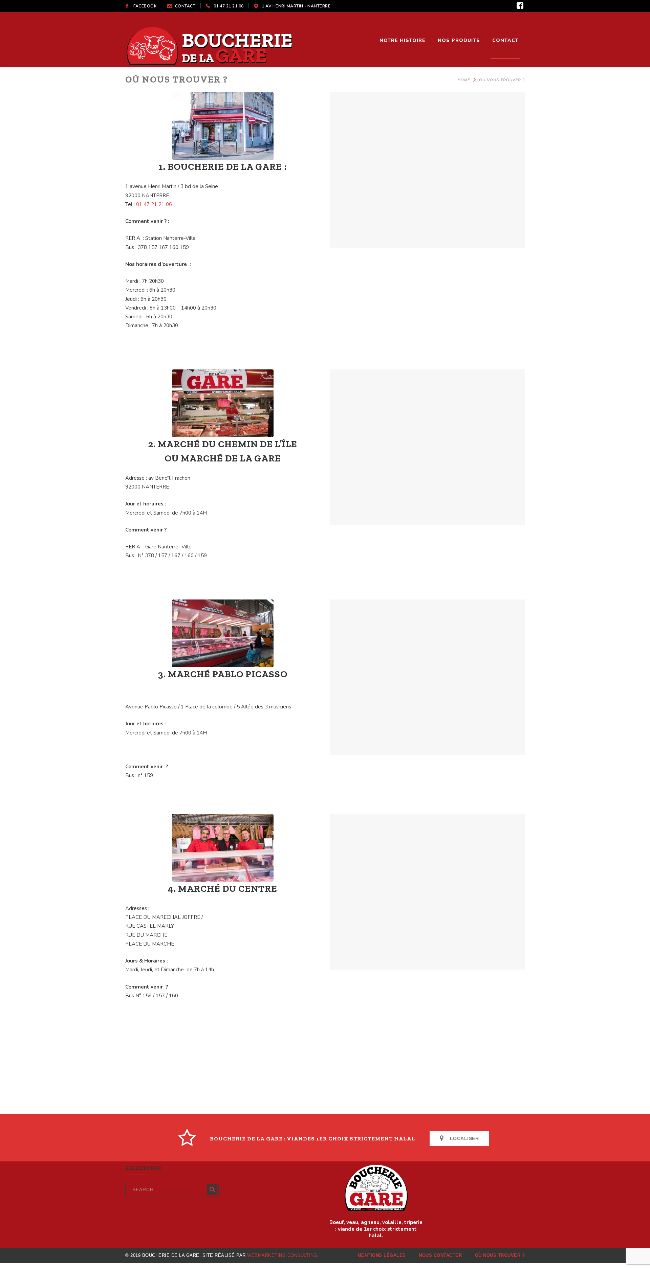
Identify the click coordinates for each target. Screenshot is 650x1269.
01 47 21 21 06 (229, 6)
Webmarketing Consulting (282, 1255)
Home (464, 80)
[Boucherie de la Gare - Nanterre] (210, 45)
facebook (145, 6)
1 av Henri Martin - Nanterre (296, 6)
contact (185, 6)
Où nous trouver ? (500, 1255)
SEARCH (212, 1189)
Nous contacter (440, 1255)
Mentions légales (382, 1255)
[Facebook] (520, 6)
